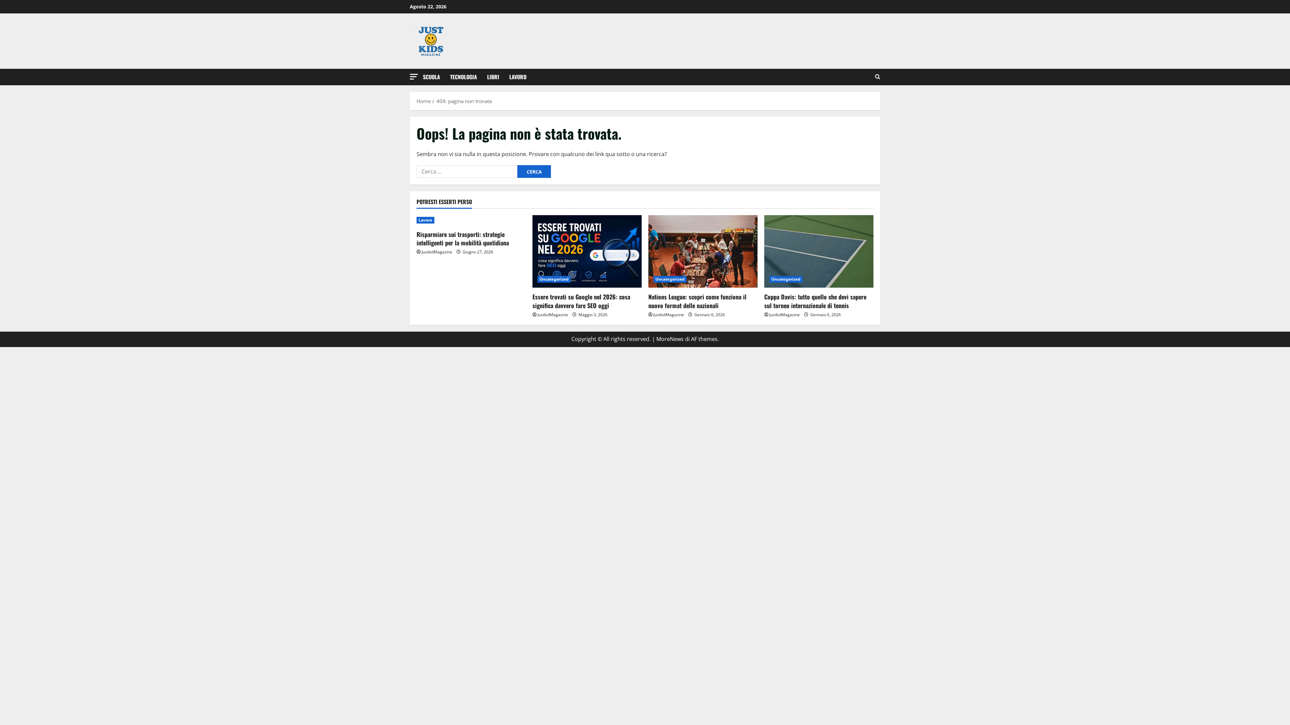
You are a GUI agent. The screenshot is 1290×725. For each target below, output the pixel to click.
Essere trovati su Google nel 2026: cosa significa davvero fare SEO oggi (581, 300)
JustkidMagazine (437, 252)
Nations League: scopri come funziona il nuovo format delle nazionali (697, 300)
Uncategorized (554, 279)
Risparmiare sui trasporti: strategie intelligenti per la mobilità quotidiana (463, 238)
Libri (493, 77)
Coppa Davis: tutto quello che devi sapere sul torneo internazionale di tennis (815, 300)
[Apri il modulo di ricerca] (877, 77)
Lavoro (517, 77)
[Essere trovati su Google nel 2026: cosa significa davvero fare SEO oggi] (587, 251)
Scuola (431, 77)
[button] (414, 77)
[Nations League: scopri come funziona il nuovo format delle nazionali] (703, 251)
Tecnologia (463, 77)
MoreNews (670, 339)
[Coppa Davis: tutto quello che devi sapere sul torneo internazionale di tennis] (818, 251)
